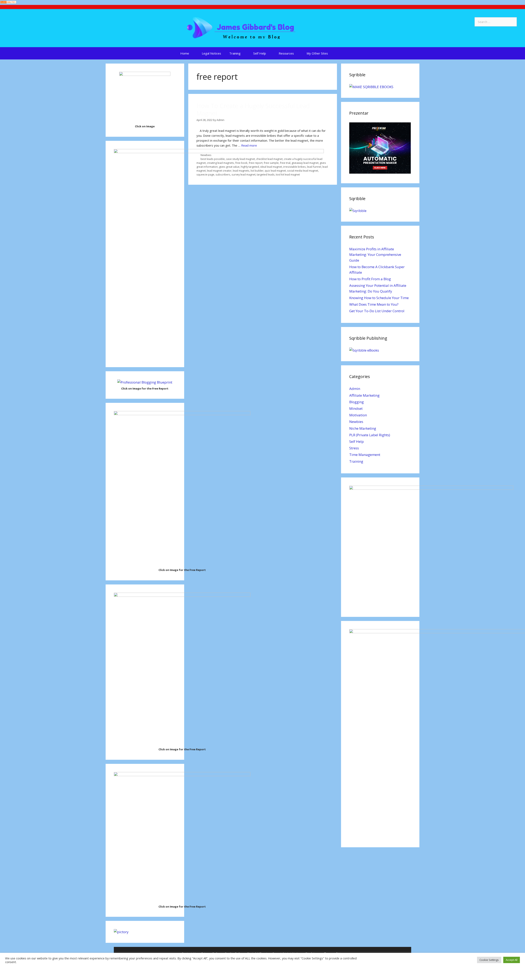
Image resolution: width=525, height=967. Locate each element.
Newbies (356, 421)
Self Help (259, 53)
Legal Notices (211, 53)
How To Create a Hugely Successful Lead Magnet (253, 109)
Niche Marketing (362, 428)
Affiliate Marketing (364, 395)
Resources (286, 53)
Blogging (356, 402)
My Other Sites (317, 53)
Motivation (358, 415)
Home (184, 53)
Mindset (356, 408)
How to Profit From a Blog (370, 279)
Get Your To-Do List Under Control (376, 311)
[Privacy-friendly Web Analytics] (8, 2)
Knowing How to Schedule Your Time (379, 297)
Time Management (364, 454)
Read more (249, 145)
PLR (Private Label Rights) (369, 435)
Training (235, 53)
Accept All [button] (511, 960)
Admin (354, 388)
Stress (354, 448)
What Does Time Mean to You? (373, 304)
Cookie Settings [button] (489, 960)
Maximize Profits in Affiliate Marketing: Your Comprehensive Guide (375, 254)
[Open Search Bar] (343, 53)
